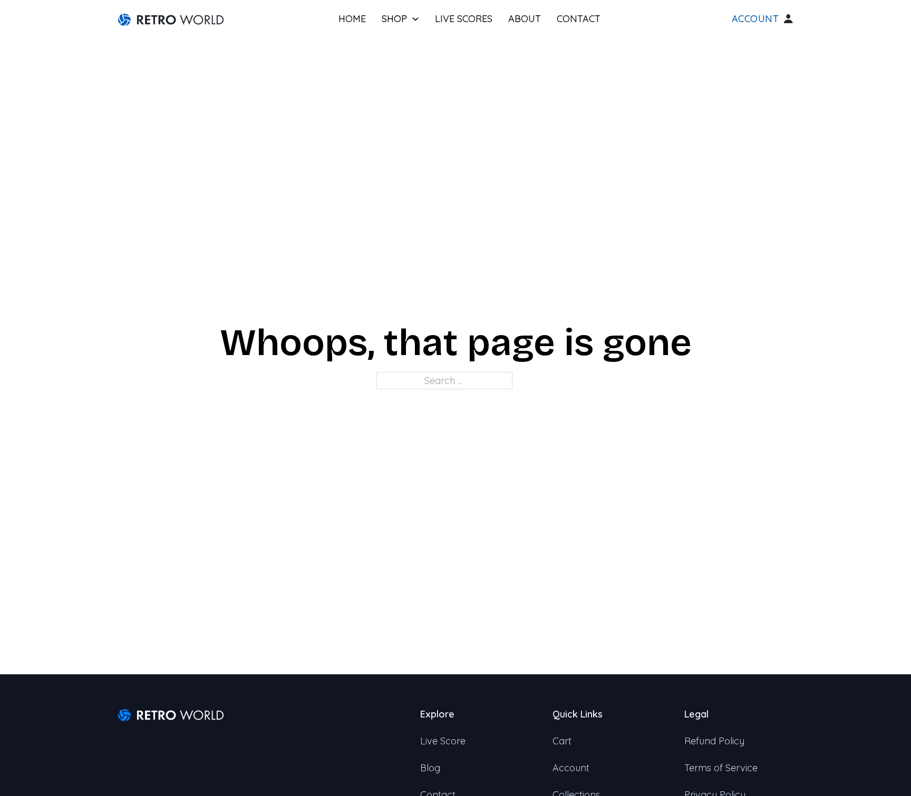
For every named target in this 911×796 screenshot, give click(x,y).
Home (352, 19)
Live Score (443, 741)
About (524, 19)
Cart (562, 741)
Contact (578, 19)
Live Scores (463, 19)
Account (755, 19)
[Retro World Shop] (171, 19)
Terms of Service (721, 768)
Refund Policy (714, 741)
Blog (430, 768)
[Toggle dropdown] (415, 19)
